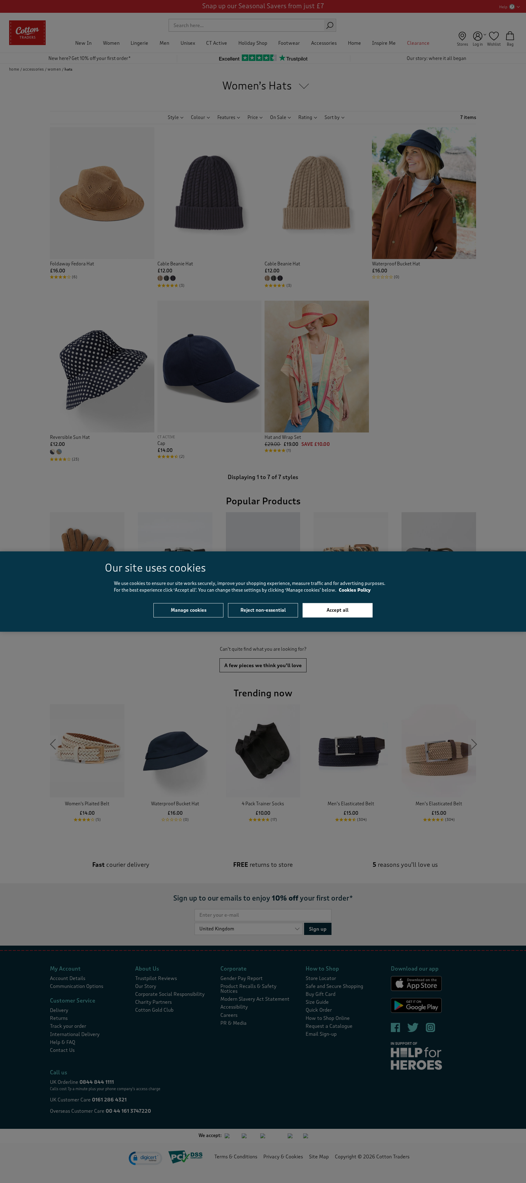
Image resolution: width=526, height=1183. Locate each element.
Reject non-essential (263, 610)
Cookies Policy (355, 590)
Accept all (338, 610)
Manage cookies (188, 610)
